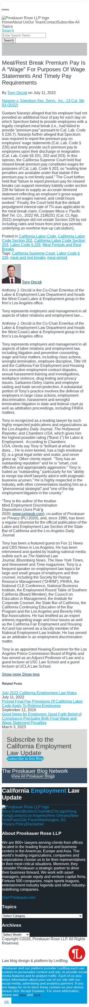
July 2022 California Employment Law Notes (39, 693)
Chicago (59, 811)
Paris (14, 820)
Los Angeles (36, 816)
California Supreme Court (33, 253)
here (22, 995)
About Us (20, 22)
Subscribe (65, 22)
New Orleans (58, 816)
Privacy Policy (14, 824)
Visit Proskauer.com (18, 897)
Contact (50, 22)
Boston (29, 811)
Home (7, 22)
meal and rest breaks (27, 258)
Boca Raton (12, 811)
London (18, 816)
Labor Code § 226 (25, 245)
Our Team (36, 22)
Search (9, 40)
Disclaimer (35, 824)
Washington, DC (52, 820)
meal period (57, 258)
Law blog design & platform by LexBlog (35, 961)
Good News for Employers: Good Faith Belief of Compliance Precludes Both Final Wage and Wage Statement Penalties (41, 718)
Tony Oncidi (17, 93)
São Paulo (29, 820)
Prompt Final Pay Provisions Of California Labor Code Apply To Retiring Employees (42, 703)
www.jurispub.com (27, 514)
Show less (31, 674)
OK (6, 1002)
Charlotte (43, 811)
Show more (12, 674)
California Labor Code (37, 236)
